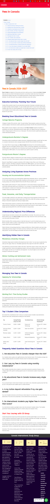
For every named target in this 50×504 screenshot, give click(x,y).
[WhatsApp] (42, 1)
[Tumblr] (28, 1)
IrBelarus (42, 497)
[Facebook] (14, 1)
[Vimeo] (35, 1)
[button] (48, 5)
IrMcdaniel (43, 489)
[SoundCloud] (37, 1)
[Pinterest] (26, 1)
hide (9, 20)
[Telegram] (30, 1)
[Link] (45, 1)
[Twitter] (16, 1)
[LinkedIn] (19, 1)
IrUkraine (42, 495)
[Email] (40, 1)
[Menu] (27, 5)
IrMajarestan (43, 485)
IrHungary (43, 487)
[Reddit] (33, 1)
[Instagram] (23, 1)
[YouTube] (21, 1)
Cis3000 (42, 473)
